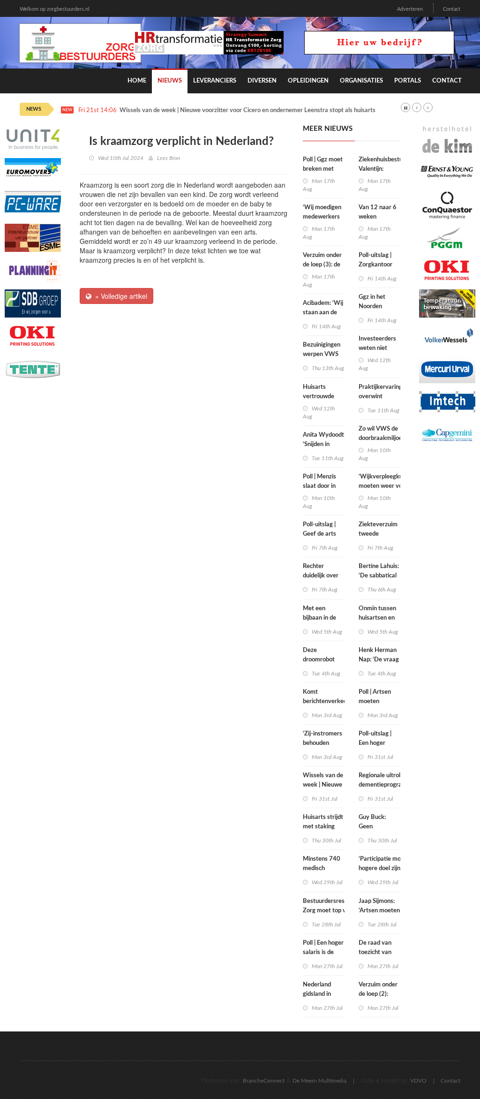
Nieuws (170, 81)
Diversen (262, 81)
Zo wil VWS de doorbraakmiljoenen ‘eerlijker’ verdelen (385, 438)
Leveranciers (214, 81)
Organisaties (361, 81)
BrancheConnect (264, 1081)
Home (137, 81)
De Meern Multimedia (319, 1081)
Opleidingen (308, 81)
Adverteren (410, 9)
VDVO (418, 1081)
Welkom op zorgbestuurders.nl (55, 9)
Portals (407, 81)
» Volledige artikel (119, 296)
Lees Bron (168, 158)
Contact (451, 9)
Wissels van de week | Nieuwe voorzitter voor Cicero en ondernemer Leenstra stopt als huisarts (247, 110)
